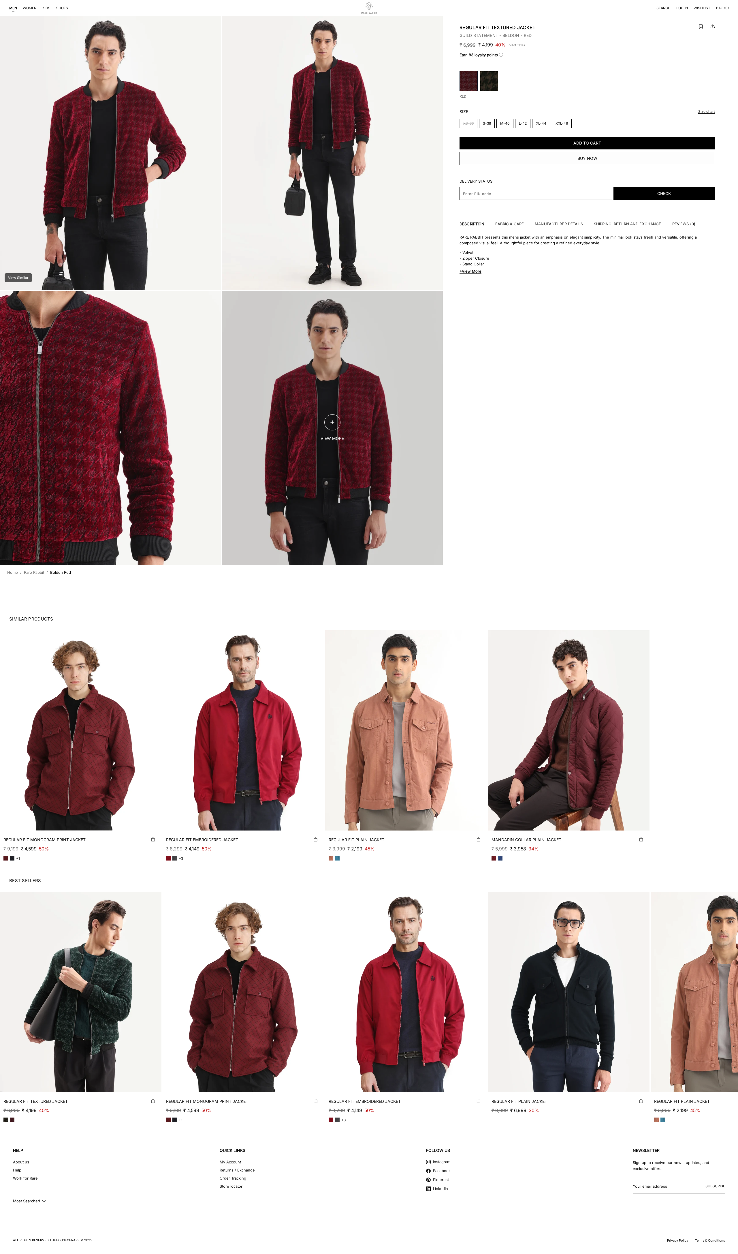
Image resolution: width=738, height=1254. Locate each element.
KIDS (46, 8)
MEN (13, 8)
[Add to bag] (153, 839)
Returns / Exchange (237, 1170)
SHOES (62, 8)
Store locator (231, 1186)
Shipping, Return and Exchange (627, 224)
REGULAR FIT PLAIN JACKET (356, 839)
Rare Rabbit (34, 572)
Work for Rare (25, 1178)
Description (472, 224)
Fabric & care (509, 224)
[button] (701, 26)
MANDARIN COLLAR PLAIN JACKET (526, 839)
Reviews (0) (683, 224)
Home (12, 572)
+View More (470, 271)
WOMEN (30, 8)
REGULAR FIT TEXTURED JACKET (35, 1101)
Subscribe (715, 1186)
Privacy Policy (677, 1240)
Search (663, 8)
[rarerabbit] (369, 8)
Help (17, 1170)
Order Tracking (233, 1178)
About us (21, 1162)
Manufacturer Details (559, 224)
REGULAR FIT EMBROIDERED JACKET (202, 839)
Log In (682, 8)
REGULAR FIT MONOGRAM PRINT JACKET (44, 839)
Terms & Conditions (710, 1240)
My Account (230, 1162)
